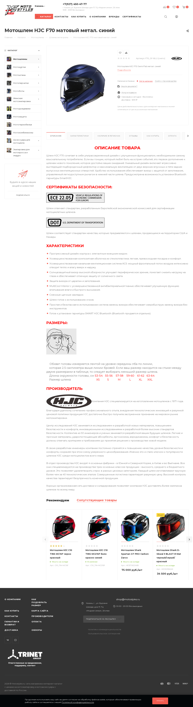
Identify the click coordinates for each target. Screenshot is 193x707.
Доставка (11, 630)
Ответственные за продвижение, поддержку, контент (25, 664)
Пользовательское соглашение (104, 634)
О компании (13, 599)
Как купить (153, 136)
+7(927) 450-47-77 (91, 7)
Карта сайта (40, 611)
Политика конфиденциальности (104, 630)
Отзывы (133, 136)
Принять (160, 701)
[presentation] (45, 539)
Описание (55, 136)
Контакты (11, 616)
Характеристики (79, 136)
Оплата (172, 136)
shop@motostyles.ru (128, 599)
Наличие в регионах (109, 136)
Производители (42, 616)
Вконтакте (8, 640)
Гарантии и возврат (12, 623)
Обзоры (37, 630)
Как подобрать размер (39, 602)
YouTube (15, 640)
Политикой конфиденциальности (78, 702)
